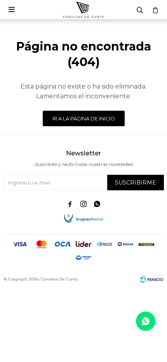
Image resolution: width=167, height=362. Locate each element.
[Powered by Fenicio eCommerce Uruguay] (151, 279)
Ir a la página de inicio (83, 118)
